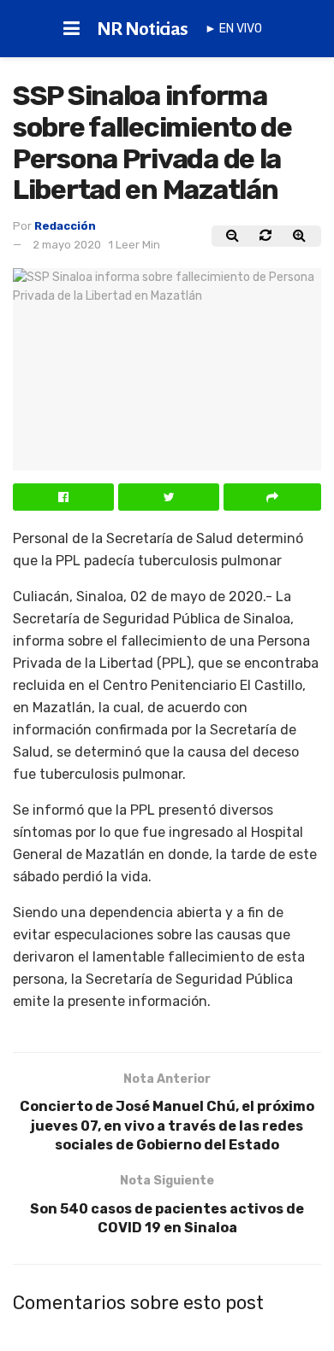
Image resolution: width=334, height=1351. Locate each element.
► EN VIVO (233, 28)
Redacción (65, 225)
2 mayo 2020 (67, 244)
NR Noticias (142, 29)
